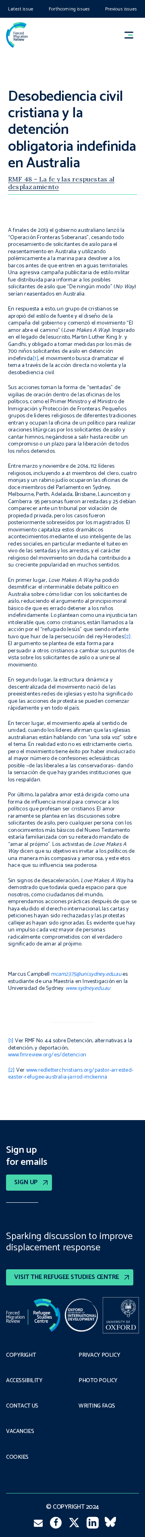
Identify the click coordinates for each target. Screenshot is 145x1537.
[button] (132, 34)
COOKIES (17, 1457)
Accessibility (24, 1381)
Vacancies (20, 1432)
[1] (35, 358)
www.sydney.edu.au (88, 988)
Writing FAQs (97, 1406)
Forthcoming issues (69, 9)
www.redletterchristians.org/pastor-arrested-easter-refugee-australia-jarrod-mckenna (70, 1074)
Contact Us (22, 1406)
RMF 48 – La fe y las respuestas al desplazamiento (61, 182)
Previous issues (121, 9)
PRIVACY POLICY (99, 1355)
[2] (127, 636)
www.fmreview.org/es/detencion (47, 1055)
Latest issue (20, 9)
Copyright (21, 1355)
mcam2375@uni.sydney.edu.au (86, 974)
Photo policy (98, 1381)
